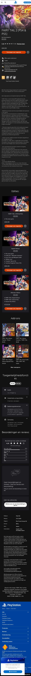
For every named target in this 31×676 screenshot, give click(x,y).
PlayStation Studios (6, 618)
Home (3, 608)
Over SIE (4, 614)
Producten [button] (5, 628)
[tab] (12, 383)
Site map (26, 668)
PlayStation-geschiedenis (7, 624)
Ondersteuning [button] (6, 635)
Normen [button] (4, 631)
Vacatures (4, 616)
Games (8, 608)
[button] (10, 71)
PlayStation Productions (7, 620)
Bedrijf (3, 622)
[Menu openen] (2, 2)
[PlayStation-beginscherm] (15, 2)
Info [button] (3, 612)
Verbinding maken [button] (7, 641)
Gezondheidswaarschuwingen (10, 570)
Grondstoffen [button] (5, 638)
